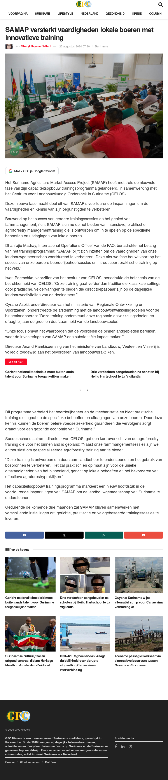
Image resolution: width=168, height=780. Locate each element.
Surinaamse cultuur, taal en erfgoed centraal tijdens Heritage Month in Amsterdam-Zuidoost (29, 660)
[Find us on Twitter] (131, 746)
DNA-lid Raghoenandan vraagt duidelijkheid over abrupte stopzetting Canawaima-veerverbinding (82, 662)
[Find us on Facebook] (116, 746)
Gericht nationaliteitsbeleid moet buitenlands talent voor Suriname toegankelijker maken (39, 374)
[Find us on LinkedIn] (122, 746)
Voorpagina (18, 13)
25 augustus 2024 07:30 (74, 46)
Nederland (89, 13)
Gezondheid (115, 13)
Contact (10, 762)
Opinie (137, 13)
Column (155, 13)
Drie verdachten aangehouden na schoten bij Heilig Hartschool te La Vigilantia (125, 374)
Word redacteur (30, 762)
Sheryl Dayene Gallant (36, 46)
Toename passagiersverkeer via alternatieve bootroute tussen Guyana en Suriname (138, 660)
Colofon (50, 762)
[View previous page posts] (80, 390)
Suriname (42, 13)
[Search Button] (160, 4)
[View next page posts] (88, 390)
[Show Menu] (7, 4)
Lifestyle (65, 13)
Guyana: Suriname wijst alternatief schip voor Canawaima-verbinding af (139, 602)
